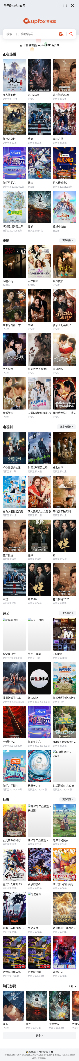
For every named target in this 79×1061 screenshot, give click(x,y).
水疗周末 (33, 281)
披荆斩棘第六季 (12, 697)
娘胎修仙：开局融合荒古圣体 (64, 927)
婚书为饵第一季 (12, 325)
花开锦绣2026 (61, 94)
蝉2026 (32, 599)
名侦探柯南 (34, 971)
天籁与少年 (34, 785)
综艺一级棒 (34, 653)
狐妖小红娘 (59, 226)
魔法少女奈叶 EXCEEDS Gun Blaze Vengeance (14, 884)
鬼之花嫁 (33, 927)
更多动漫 (66, 799)
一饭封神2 (9, 741)
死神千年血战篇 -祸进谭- (39, 840)
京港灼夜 (58, 369)
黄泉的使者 (34, 884)
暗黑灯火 (58, 971)
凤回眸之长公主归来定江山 (39, 369)
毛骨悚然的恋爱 (12, 467)
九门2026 (33, 94)
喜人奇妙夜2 (60, 182)
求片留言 (32, 1052)
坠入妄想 (8, 369)
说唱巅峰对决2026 (64, 785)
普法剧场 (33, 697)
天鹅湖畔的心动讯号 (39, 412)
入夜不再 (8, 281)
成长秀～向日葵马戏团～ (64, 884)
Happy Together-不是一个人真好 (64, 741)
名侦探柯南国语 (12, 971)
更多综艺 (66, 613)
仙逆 (30, 226)
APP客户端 (43, 1052)
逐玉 (5, 1023)
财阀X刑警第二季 (38, 467)
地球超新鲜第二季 (13, 226)
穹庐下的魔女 (60, 840)
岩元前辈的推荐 (12, 840)
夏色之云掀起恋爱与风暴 (14, 511)
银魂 (30, 182)
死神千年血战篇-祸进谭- (14, 927)
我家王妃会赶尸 (62, 325)
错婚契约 (8, 412)
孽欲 (30, 325)
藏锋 (30, 555)
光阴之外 (58, 138)
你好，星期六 (10, 785)
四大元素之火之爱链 (39, 511)
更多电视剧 (65, 426)
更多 (38, 1035)
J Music (57, 653)
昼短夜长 (58, 281)
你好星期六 (9, 182)
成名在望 (58, 467)
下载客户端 (41, 45)
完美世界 (54, 1023)
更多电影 (66, 240)
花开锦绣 (8, 555)
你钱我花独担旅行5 (64, 697)
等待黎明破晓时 (62, 511)
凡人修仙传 (9, 94)
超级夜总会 (9, 653)
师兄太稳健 (9, 138)
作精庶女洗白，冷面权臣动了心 (64, 412)
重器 (30, 138)
